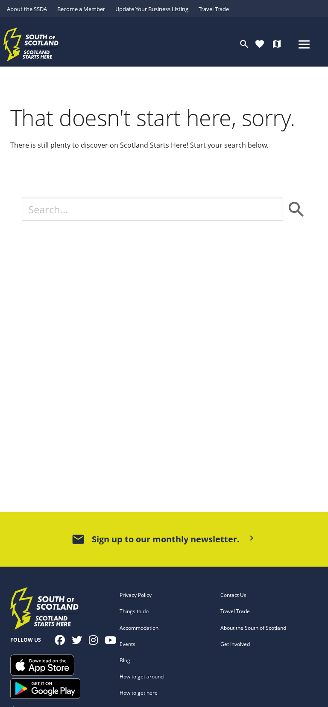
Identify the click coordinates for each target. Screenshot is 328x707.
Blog (125, 660)
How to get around (142, 676)
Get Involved (235, 644)
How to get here (139, 692)
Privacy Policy (136, 595)
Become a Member (81, 9)
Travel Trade (214, 9)
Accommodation (139, 627)
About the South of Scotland (253, 627)
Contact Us (233, 595)
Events (127, 644)
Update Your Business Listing (151, 9)
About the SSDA (27, 9)
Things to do (134, 611)
